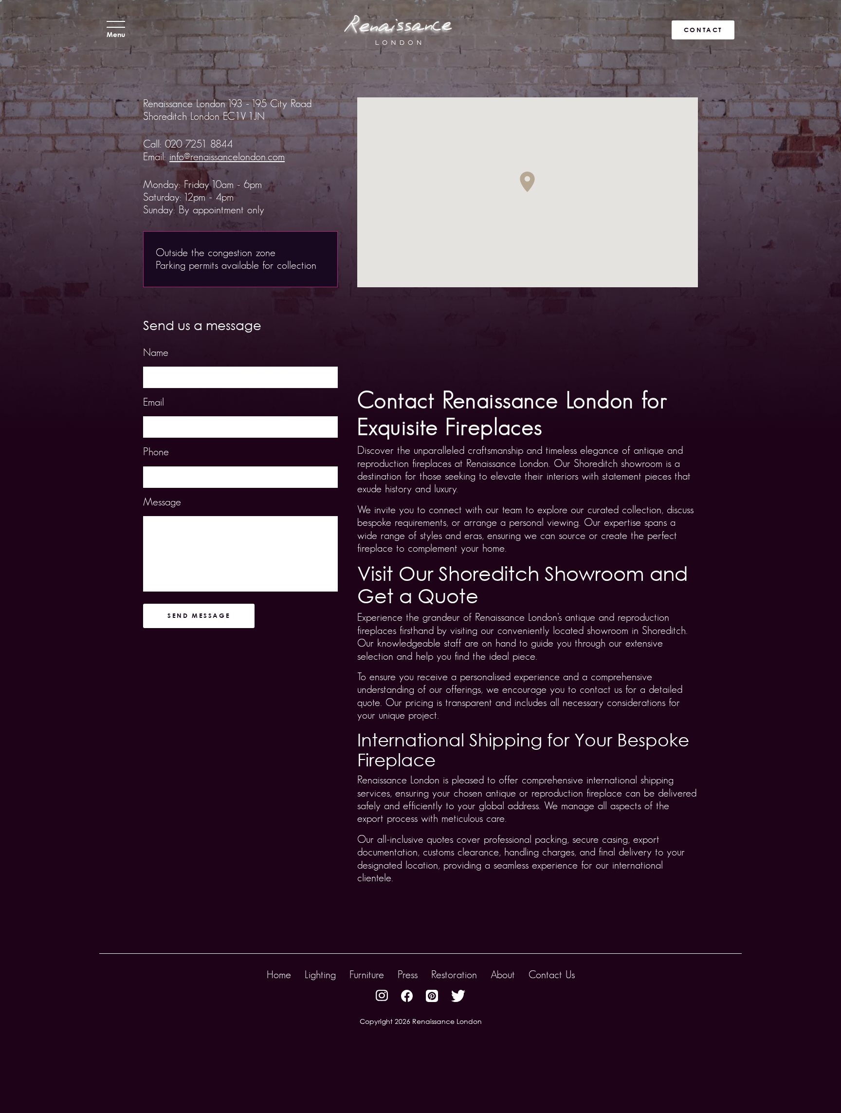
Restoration (454, 974)
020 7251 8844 (199, 144)
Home (279, 974)
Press (408, 974)
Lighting (320, 974)
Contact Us (552, 974)
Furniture (366, 974)
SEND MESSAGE (198, 615)
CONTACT (703, 30)
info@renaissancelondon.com (227, 156)
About (503, 974)
